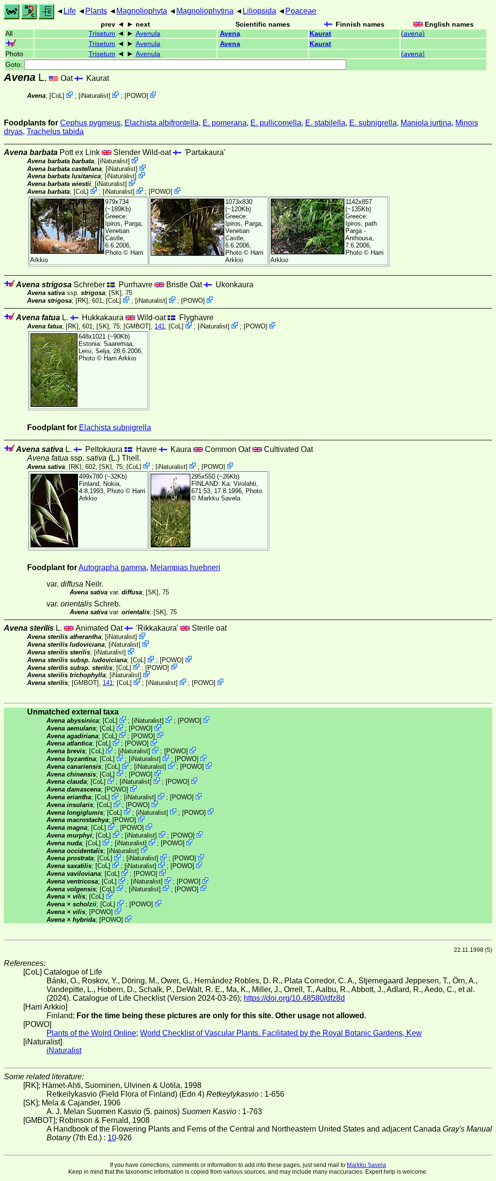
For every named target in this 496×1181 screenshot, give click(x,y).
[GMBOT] (137, 326)
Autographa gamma (112, 567)
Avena (230, 33)
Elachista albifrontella (161, 123)
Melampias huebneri (185, 567)
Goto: (14, 64)
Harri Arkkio (120, 358)
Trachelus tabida (55, 131)
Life (69, 11)
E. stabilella (325, 123)
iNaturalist (94, 95)
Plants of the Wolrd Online (91, 1033)
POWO (136, 95)
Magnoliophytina (204, 11)
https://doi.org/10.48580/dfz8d (294, 998)
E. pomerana (224, 123)
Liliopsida (259, 11)
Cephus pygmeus (90, 123)
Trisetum (102, 33)
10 (112, 1138)
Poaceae (300, 11)
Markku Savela (366, 1165)
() (413, 33)
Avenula (148, 33)
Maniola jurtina (426, 123)
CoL (56, 95)
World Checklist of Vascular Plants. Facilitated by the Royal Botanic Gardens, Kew (281, 1033)
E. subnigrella (373, 123)
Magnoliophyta (141, 11)
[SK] (115, 292)
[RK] (82, 300)
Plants (96, 11)
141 (160, 326)
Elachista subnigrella (115, 427)
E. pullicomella (275, 123)
